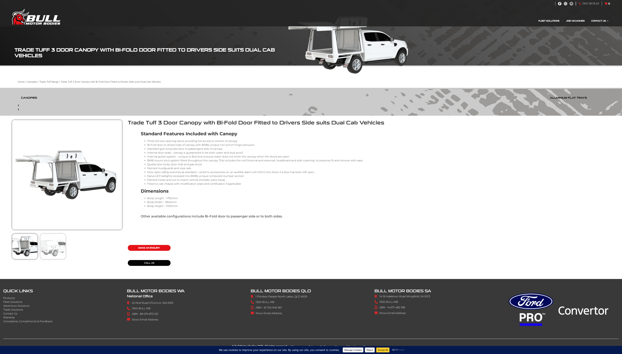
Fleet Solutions (12, 301)
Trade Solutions (13, 309)
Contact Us (10, 313)
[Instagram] (565, 3)
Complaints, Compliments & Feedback (27, 321)
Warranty (9, 317)
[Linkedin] (571, 3)
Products (9, 298)
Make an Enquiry (149, 248)
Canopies (32, 81)
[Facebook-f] (559, 3)
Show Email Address (145, 319)
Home (21, 81)
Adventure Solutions (16, 305)
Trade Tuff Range (49, 81)
